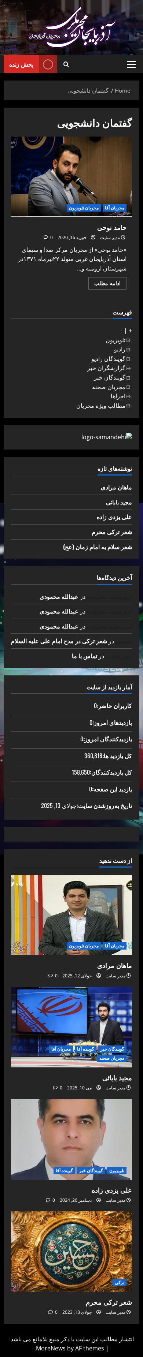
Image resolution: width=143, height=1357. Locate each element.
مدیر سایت (110, 237)
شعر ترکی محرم (112, 531)
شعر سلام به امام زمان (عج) (97, 546)
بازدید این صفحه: (112, 788)
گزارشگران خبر (106, 368)
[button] (131, 64)
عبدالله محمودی (59, 596)
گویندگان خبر (109, 377)
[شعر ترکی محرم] (71, 1251)
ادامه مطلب (104, 284)
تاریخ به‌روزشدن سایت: (104, 805)
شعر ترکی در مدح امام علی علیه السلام (59, 640)
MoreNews (51, 1348)
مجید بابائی (119, 501)
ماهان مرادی (116, 486)
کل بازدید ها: (117, 755)
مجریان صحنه (108, 387)
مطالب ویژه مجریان (100, 406)
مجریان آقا (114, 208)
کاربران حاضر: (114, 705)
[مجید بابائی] (71, 1027)
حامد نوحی (71, 177)
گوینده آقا (85, 1049)
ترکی (119, 1282)
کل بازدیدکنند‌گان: (111, 772)
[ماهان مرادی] (71, 915)
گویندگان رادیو (108, 359)
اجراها (118, 396)
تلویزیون (115, 340)
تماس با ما (84, 655)
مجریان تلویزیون (84, 208)
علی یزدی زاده (114, 516)
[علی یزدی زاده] (71, 1139)
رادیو (119, 349)
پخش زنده (21, 64)
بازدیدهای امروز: (112, 722)
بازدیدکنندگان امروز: (107, 738)
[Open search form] (66, 64)
